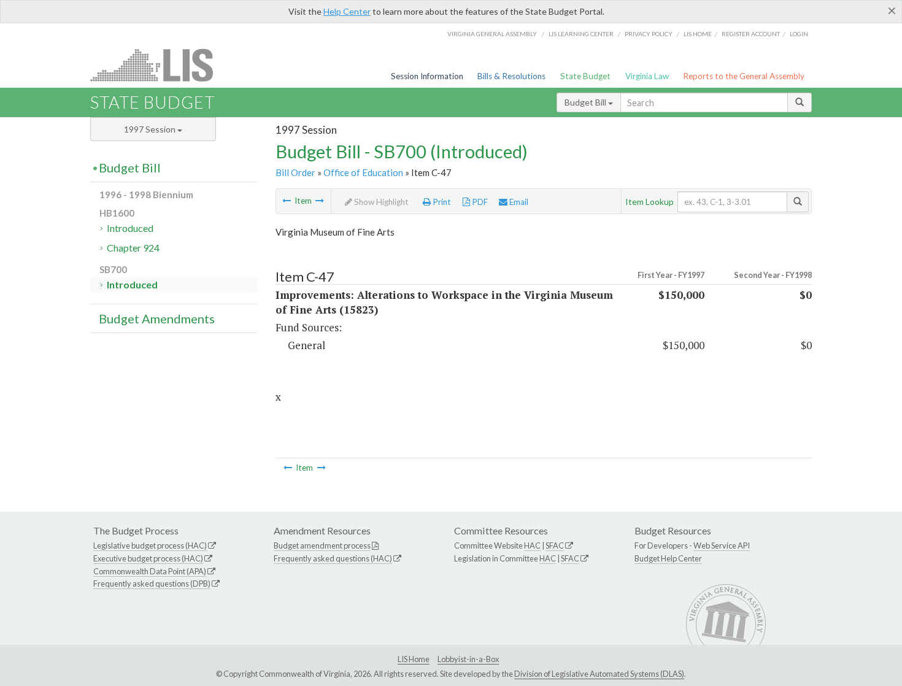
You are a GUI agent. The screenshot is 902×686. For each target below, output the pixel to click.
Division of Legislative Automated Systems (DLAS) (599, 674)
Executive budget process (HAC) (148, 558)
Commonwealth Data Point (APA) (149, 571)
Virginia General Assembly (492, 33)
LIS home (698, 33)
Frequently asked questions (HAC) (333, 558)
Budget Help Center (668, 558)
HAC (532, 545)
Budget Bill (586, 102)
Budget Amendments (157, 318)
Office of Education (363, 172)
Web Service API (721, 545)
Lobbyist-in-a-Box (468, 659)
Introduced (130, 228)
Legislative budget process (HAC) (150, 545)
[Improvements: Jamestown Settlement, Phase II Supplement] (319, 201)
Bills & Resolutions (511, 76)
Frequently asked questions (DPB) (151, 583)
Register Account (751, 33)
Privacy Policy (649, 33)
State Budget (585, 76)
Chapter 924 (133, 247)
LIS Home (414, 659)
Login (799, 33)
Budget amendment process (322, 545)
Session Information (427, 76)
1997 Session (150, 129)
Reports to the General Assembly (743, 76)
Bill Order (295, 172)
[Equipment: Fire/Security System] (286, 201)
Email (517, 202)
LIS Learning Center (581, 33)
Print (441, 202)
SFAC (554, 545)
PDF (479, 202)
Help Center (347, 11)
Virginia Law (647, 76)
